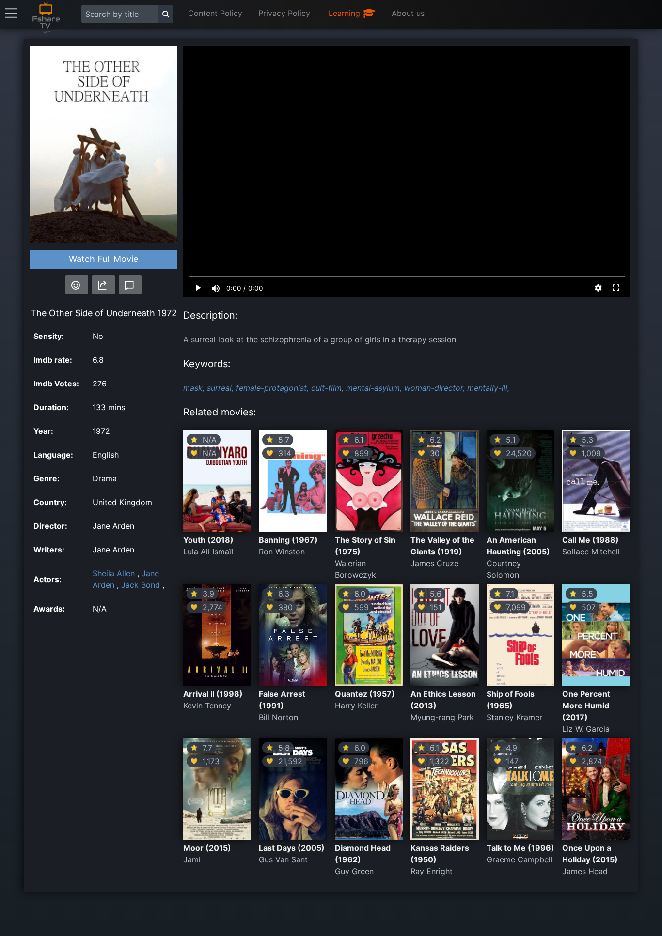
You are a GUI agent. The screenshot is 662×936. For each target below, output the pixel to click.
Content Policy (215, 13)
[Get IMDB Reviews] (76, 284)
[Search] (165, 14)
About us (408, 13)
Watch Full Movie (103, 259)
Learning (346, 13)
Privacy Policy (284, 13)
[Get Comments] (130, 284)
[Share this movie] (103, 284)
